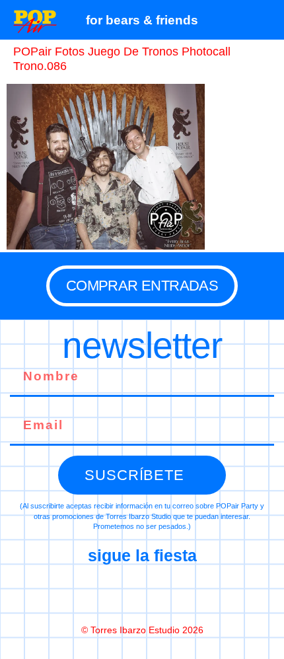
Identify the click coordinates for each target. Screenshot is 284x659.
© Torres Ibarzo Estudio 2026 (142, 630)
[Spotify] (197, 593)
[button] (267, 20)
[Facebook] (86, 593)
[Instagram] (142, 593)
